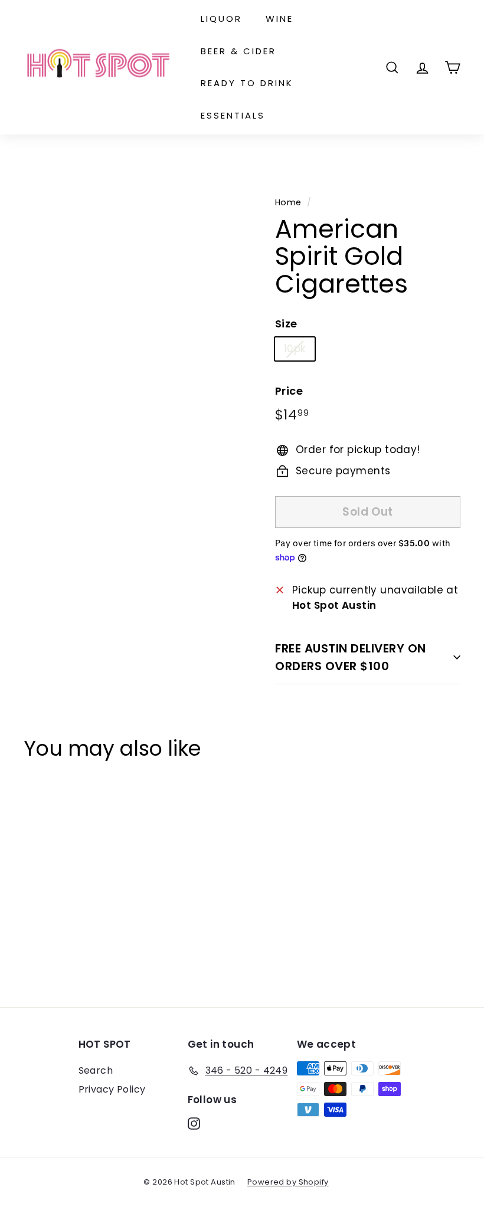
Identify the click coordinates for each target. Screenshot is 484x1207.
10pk (295, 349)
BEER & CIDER (238, 51)
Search (96, 1070)
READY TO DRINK (247, 83)
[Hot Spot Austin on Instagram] (194, 1123)
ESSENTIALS (233, 115)
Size (286, 323)
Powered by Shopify (288, 1182)
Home (288, 202)
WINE (279, 18)
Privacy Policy (112, 1089)
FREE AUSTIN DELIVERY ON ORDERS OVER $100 (350, 657)
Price (289, 390)
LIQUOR (221, 18)
